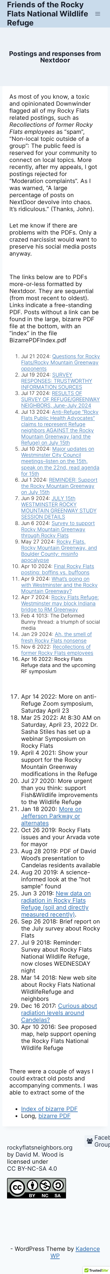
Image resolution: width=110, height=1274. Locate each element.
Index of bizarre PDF (49, 1108)
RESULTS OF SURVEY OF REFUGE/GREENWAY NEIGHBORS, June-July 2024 (60, 399)
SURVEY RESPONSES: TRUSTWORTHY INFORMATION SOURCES (56, 381)
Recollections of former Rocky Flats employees (57, 650)
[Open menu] (97, 13)
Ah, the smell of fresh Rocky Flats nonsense (56, 637)
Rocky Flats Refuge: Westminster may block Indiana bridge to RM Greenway (60, 603)
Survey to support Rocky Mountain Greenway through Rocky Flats (58, 529)
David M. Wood (36, 1154)
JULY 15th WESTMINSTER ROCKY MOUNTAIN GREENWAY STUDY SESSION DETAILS (59, 507)
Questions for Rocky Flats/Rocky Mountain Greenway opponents (60, 362)
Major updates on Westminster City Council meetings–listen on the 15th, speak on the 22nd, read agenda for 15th (60, 461)
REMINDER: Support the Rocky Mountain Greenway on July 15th (59, 486)
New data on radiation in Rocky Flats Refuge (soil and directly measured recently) (56, 904)
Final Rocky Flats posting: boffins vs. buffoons (57, 569)
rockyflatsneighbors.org (39, 1147)
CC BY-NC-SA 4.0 (32, 1168)
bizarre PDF (54, 1115)
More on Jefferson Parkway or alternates (51, 816)
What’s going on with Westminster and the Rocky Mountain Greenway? (59, 585)
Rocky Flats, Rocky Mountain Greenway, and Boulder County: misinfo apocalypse (59, 550)
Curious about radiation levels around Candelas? (59, 1012)
